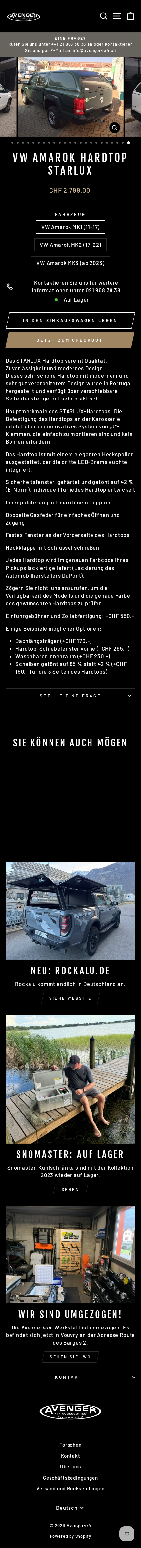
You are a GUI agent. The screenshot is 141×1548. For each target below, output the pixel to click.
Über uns (70, 1466)
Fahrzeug (70, 214)
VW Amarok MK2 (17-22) (70, 244)
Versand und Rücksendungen (70, 1488)
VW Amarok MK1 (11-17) (70, 226)
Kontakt (69, 1377)
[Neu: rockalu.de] (70, 911)
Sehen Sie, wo (70, 1356)
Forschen (70, 1445)
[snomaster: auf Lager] (70, 1079)
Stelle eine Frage (71, 695)
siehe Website (70, 998)
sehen (71, 1189)
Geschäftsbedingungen (70, 1478)
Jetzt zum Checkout (70, 340)
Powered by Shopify (70, 1536)
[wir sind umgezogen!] (70, 1254)
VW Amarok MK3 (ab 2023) (70, 262)
